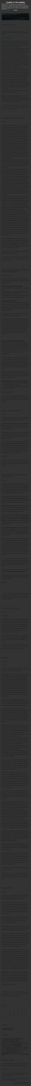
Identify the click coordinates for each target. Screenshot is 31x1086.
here (8, 9)
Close (15, 10)
